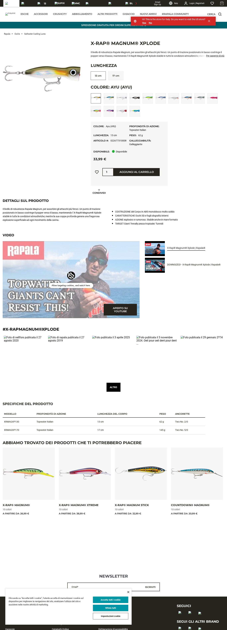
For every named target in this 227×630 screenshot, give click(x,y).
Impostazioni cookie (110, 616)
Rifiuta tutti (110, 608)
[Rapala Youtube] (200, 618)
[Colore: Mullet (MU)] (199, 98)
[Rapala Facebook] (180, 618)
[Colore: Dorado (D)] (148, 98)
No (150, 22)
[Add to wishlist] (97, 172)
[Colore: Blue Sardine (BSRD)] (109, 98)
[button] (220, 14)
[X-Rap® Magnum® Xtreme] (85, 473)
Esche (17, 34)
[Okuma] (27, 3)
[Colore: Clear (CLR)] (122, 98)
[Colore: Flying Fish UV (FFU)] (161, 98)
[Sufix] (60, 3)
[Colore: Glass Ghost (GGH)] (174, 98)
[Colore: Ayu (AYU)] (96, 98)
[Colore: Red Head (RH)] (122, 111)
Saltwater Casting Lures (35, 34)
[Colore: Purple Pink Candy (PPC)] (109, 111)
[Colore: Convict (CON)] (135, 98)
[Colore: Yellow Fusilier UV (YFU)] (135, 111)
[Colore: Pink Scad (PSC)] (212, 98)
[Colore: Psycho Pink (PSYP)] (96, 111)
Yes (144, 22)
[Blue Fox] (131, 3)
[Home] (10, 14)
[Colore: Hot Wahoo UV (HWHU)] (186, 98)
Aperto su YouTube (120, 310)
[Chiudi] (128, 592)
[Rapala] (11, 3)
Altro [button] (113, 387)
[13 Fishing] (44, 3)
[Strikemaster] (95, 3)
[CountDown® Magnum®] (197, 473)
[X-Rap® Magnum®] (29, 473)
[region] (68, 606)
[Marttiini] (115, 3)
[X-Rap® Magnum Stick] (141, 473)
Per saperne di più (215, 55)
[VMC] (76, 3)
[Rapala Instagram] (190, 618)
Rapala (7, 34)
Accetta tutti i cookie (111, 600)
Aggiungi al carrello (136, 172)
